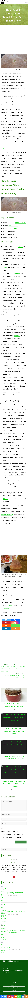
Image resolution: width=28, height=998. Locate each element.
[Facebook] (15, 620)
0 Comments (18, 895)
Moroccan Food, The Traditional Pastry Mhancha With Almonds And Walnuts (14, 784)
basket (5, 498)
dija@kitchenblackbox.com (13, 970)
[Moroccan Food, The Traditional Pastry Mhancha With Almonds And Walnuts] (3, 913)
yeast (20, 247)
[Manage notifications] (24, 995)
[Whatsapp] (15, 625)
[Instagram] (15, 622)
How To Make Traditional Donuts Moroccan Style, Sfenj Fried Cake (14, 731)
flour (5, 267)
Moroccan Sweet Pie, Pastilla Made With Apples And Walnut (14, 757)
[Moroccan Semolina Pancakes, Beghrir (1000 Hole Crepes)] (3, 932)
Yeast (16, 228)
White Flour (13, 225)
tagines (4, 148)
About (14, 982)
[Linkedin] (6, 628)
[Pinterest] (6, 622)
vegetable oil (15, 273)
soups (13, 148)
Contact (14, 990)
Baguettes (5, 608)
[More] (15, 628)
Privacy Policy (14, 985)
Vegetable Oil (20, 222)
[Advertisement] (14, 40)
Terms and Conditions (14, 987)
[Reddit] (6, 625)
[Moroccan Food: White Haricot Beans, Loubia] (3, 947)
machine (17, 335)
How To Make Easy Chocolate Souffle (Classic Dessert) (14, 705)
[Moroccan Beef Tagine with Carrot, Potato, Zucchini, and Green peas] (3, 893)
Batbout (10, 605)
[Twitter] (6, 620)
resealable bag (7, 514)
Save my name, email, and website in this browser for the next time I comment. (12, 834)
